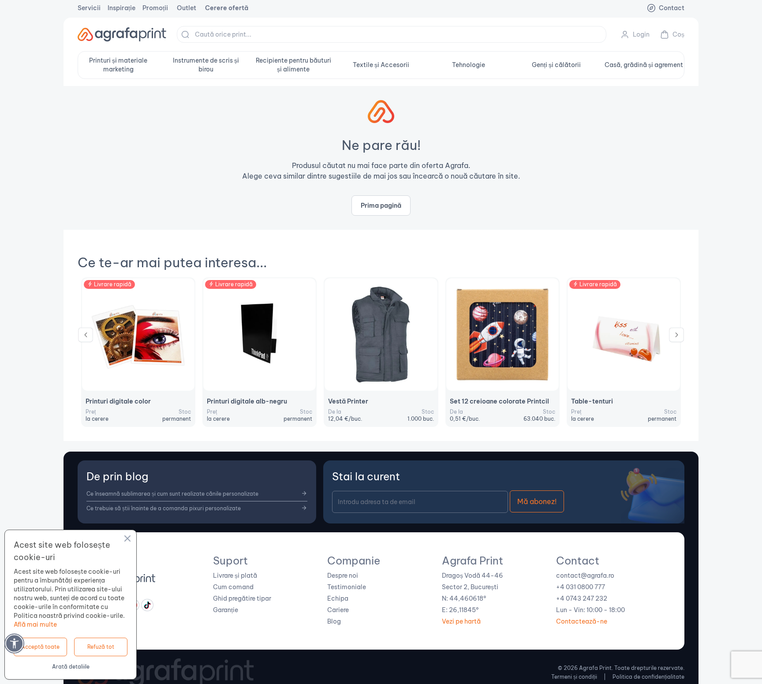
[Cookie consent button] (127, 539)
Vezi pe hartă (461, 621)
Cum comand (233, 587)
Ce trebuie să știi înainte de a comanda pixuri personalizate (163, 508)
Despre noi (342, 575)
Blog (334, 621)
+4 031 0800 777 (580, 587)
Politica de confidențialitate (648, 676)
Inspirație (121, 8)
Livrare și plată (235, 575)
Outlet (186, 8)
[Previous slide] (85, 337)
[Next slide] (676, 337)
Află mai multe (35, 624)
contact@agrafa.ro (585, 575)
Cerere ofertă (226, 8)
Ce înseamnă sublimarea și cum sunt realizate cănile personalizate (172, 493)
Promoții (155, 8)
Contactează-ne (581, 621)
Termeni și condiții (574, 676)
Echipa (337, 598)
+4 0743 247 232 (581, 598)
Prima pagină (381, 205)
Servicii (89, 8)
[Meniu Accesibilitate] (14, 643)
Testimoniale (346, 587)
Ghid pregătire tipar (242, 598)
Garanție (225, 610)
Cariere (338, 610)
